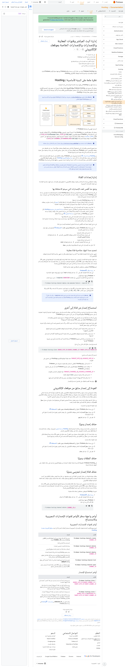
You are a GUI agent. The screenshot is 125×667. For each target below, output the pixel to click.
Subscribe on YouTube (72, 644)
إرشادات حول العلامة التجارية (49, 647)
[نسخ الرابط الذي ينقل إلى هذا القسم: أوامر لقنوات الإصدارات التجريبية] (68, 525)
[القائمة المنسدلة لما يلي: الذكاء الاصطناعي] (96, 11)
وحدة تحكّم (86, 270)
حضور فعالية (75, 647)
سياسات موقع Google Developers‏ (71, 620)
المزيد (73, 2)
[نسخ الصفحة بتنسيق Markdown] (77, 49)
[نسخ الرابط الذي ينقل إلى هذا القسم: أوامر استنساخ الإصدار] (77, 572)
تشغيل (97, 2)
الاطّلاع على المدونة (73, 636)
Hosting (104, 7)
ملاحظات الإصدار (51, 644)
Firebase (94, 36)
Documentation (116, 7)
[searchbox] (113, 16)
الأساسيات (113, 11)
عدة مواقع (76, 97)
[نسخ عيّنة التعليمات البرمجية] (92, 281)
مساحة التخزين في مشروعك (54, 209)
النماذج (98, 642)
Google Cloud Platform (51, 656)
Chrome (71, 656)
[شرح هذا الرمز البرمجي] (86, 281)
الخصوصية (93, 663)
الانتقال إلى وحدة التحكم (16, 2)
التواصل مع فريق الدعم (50, 636)
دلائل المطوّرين (97, 636)
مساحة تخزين (62, 429)
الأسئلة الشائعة (52, 649)
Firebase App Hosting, (57, 20)
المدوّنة (26, 2)
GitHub (98, 648)
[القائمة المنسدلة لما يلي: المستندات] (78, 2)
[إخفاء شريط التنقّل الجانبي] (104, 664)
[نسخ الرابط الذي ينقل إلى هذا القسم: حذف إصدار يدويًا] (77, 424)
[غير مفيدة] (39, 36)
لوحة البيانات (89, 156)
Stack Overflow (51, 638)
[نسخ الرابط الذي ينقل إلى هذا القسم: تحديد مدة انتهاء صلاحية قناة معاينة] (65, 251)
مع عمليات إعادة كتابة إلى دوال (69, 143)
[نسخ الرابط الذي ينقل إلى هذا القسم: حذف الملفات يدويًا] (76, 458)
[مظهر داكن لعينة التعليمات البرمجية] (89, 281)
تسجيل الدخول (5, 2)
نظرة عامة (121, 11)
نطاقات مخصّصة (89, 136)
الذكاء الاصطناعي (102, 11)
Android (79, 656)
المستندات (82, 2)
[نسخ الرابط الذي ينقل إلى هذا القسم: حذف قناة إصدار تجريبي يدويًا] (65, 472)
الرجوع (57, 202)
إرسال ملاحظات (43, 41)
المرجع (73, 11)
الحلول (88, 2)
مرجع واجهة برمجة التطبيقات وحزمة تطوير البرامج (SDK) (90, 639)
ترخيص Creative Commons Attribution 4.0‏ (73, 619)
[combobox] (56, 2)
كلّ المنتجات (39, 656)
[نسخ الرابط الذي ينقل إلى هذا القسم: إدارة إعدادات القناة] (76, 177)
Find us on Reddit (73, 638)
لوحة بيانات (47, 602)
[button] (115, 27)
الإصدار (105, 2)
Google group (51, 641)
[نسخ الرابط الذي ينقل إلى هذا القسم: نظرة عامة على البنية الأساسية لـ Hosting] (53, 80)
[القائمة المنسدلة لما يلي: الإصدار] (102, 2)
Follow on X (75, 641)
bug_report (8, 7)
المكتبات (98, 645)
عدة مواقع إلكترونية (64, 158)
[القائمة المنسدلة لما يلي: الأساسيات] (109, 11)
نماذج (68, 11)
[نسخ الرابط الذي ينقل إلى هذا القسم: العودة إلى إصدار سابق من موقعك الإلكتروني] (51, 388)
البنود (99, 663)
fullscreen (5, 7)
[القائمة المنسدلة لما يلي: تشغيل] (94, 2)
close (3, 7)
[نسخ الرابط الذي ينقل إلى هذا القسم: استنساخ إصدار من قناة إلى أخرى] (62, 308)
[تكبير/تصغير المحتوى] (87, 55)
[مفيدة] (42, 36)
